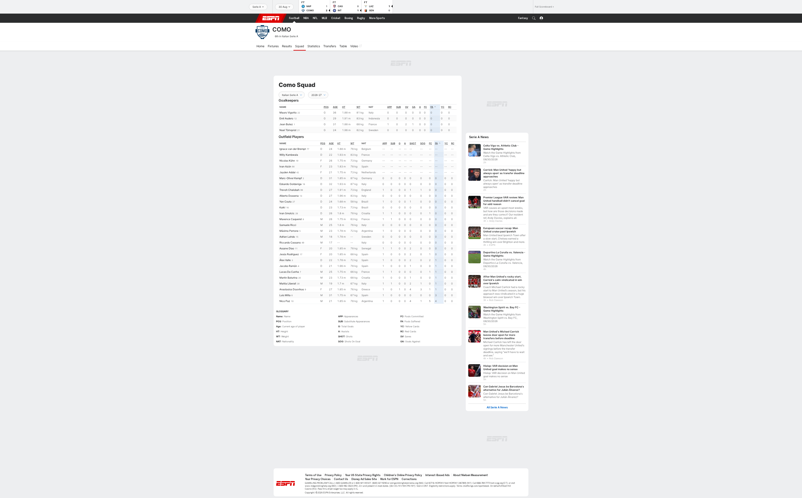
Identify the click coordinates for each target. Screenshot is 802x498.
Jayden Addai (287, 172)
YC (442, 107)
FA (431, 107)
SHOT (413, 143)
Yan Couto (285, 201)
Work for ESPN (389, 479)
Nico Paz (284, 301)
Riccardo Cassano (290, 242)
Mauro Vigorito (288, 112)
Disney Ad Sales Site (364, 479)
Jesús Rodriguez (289, 254)
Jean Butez (286, 124)
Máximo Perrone (288, 230)
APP (389, 107)
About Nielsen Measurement (470, 475)
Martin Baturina (288, 277)
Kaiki (282, 207)
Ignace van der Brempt (292, 148)
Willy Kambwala (288, 154)
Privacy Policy (333, 475)
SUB (398, 107)
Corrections (409, 479)
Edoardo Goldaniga (290, 184)
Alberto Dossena (289, 195)
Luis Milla (285, 295)
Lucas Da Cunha (289, 271)
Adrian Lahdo (287, 236)
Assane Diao (286, 248)
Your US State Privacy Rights (363, 475)
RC (449, 107)
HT (343, 107)
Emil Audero (286, 118)
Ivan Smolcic (286, 213)
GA (413, 107)
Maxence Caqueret (290, 219)
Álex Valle (285, 260)
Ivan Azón (285, 166)
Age (335, 107)
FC (425, 107)
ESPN (270, 18)
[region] (368, 118)
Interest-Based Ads (437, 475)
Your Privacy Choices (318, 479)
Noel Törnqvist (287, 130)
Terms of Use (313, 475)
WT (358, 107)
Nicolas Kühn (287, 160)
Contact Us (341, 479)
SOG (422, 143)
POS (326, 107)
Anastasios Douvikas (291, 289)
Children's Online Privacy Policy (403, 475)
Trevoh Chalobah (289, 189)
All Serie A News (497, 407)
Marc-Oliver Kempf (290, 178)
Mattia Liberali (287, 283)
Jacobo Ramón (288, 265)
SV (406, 107)
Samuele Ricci (287, 225)
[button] (534, 18)
